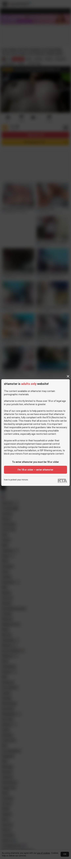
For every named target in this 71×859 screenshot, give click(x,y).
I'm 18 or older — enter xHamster (35, 469)
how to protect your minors (16, 480)
